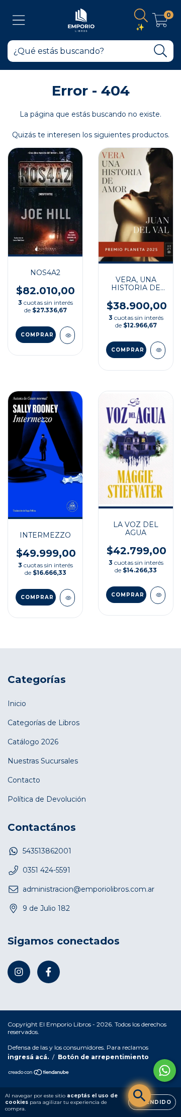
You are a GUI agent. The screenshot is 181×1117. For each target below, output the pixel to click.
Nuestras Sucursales (43, 760)
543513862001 (47, 850)
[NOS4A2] (67, 335)
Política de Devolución (47, 799)
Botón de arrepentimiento (103, 1057)
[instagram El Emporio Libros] (19, 972)
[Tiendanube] (39, 1073)
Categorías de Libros (43, 722)
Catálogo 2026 (33, 741)
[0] (160, 22)
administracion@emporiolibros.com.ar (88, 889)
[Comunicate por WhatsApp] (164, 1070)
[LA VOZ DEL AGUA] (157, 595)
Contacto (24, 780)
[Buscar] (160, 51)
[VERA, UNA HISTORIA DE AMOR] (157, 350)
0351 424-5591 (46, 870)
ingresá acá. (28, 1057)
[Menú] (19, 20)
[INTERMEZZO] (67, 598)
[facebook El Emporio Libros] (48, 972)
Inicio (17, 703)
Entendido (152, 1102)
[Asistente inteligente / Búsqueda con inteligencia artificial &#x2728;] (139, 1095)
